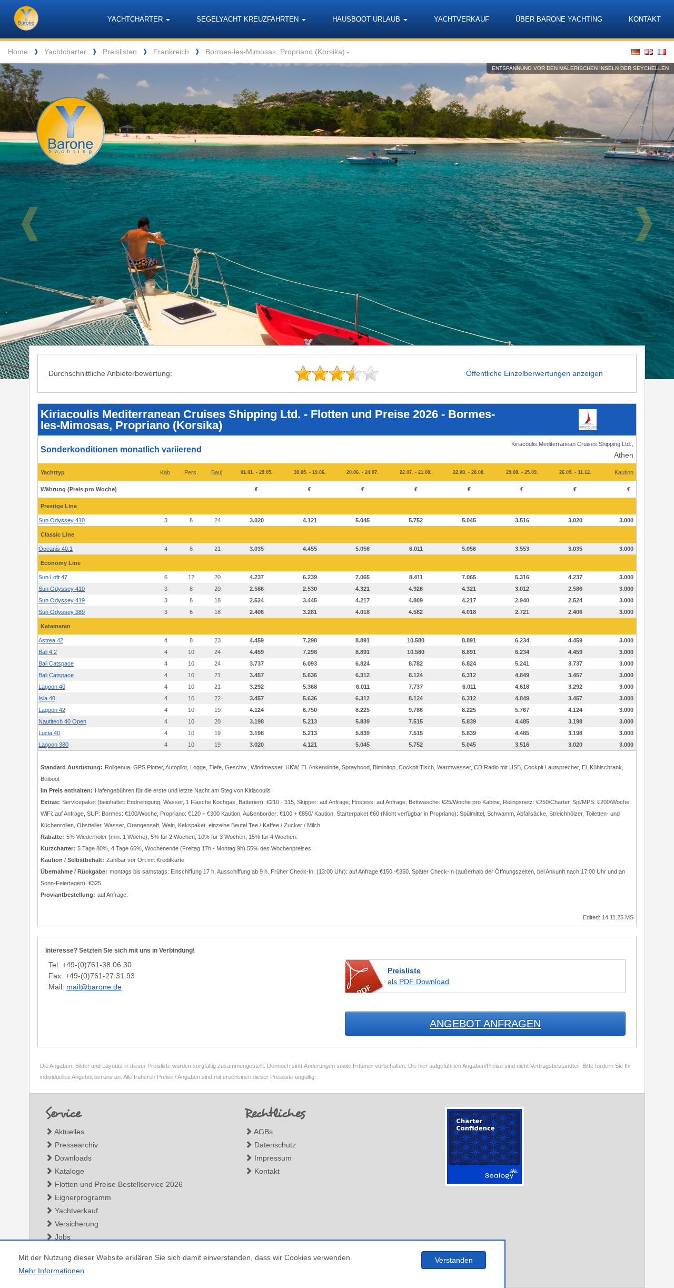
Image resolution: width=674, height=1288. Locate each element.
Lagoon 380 (53, 744)
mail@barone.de (94, 987)
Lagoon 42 (51, 710)
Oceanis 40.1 (55, 549)
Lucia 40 (49, 733)
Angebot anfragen (485, 1023)
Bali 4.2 (47, 652)
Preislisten (120, 51)
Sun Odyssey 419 (61, 600)
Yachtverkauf (461, 19)
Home (18, 51)
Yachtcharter (65, 51)
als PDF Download (418, 976)
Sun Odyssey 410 (61, 520)
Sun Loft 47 (52, 577)
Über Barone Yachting (559, 19)
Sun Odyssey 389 (61, 612)
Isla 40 (46, 698)
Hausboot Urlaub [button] (367, 19)
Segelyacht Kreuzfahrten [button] (248, 19)
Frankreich (171, 51)
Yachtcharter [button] (136, 19)
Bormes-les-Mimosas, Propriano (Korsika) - (277, 51)
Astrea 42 (50, 640)
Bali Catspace (56, 663)
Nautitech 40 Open (62, 721)
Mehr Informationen (51, 1270)
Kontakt (645, 19)
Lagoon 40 (51, 686)
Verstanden (454, 1260)
